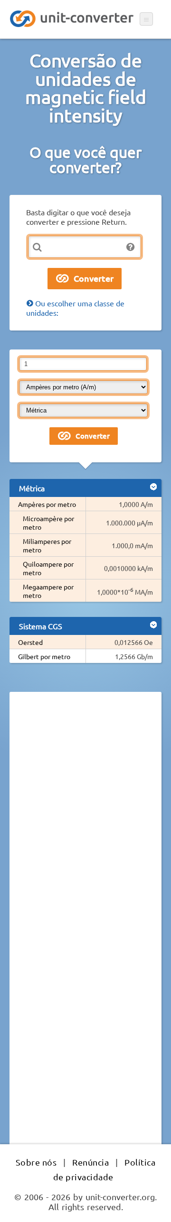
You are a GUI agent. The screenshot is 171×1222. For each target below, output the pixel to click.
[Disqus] (85, 829)
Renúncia (90, 1162)
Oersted (30, 642)
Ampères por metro (47, 504)
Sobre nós (36, 1162)
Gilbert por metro (44, 656)
